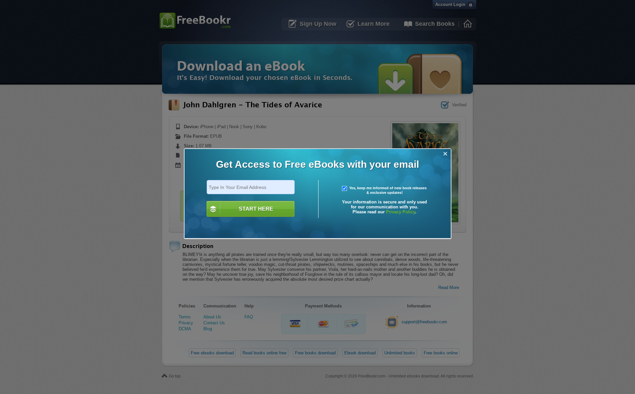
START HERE (256, 209)
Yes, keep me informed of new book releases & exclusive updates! (387, 190)
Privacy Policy (400, 211)
